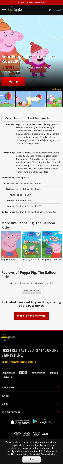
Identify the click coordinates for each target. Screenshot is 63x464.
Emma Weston (51, 168)
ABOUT (5, 403)
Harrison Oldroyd (51, 162)
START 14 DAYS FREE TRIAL (32, 316)
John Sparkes (52, 165)
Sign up (13, 81)
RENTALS (6, 395)
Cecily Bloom (22, 156)
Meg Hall (46, 156)
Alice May (50, 159)
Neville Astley (22, 183)
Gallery (56, 89)
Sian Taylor (37, 168)
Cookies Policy (48, 454)
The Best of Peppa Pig (45, 212)
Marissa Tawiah (23, 168)
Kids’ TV (38, 206)
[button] (49, 10)
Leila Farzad (35, 156)
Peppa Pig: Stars (8, 259)
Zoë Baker (36, 152)
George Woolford (39, 172)
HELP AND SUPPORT (11, 412)
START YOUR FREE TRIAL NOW (31, 2)
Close (31, 459)
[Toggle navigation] (4, 9)
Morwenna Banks (50, 152)
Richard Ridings (23, 165)
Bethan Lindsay (37, 159)
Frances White (23, 172)
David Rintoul (38, 165)
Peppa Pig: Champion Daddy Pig (36, 259)
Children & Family (24, 206)
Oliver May (37, 162)
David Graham (23, 152)
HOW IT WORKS (8, 387)
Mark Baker (35, 183)
